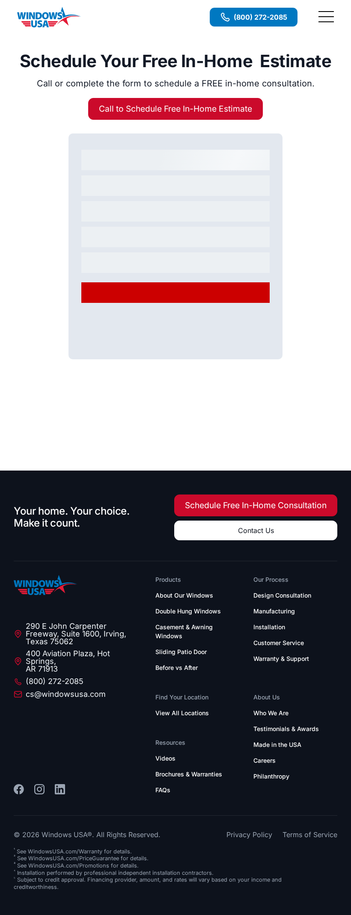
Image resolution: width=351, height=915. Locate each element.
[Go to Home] (46, 585)
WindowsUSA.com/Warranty (65, 851)
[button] (326, 17)
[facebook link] (19, 789)
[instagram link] (39, 789)
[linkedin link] (60, 789)
